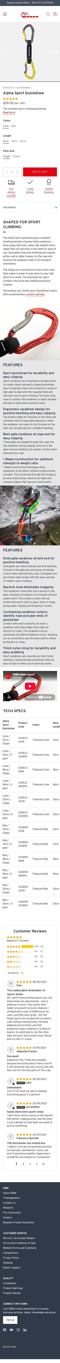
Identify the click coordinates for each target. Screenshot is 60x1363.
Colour (6, 120)
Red (13, 126)
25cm (23, 141)
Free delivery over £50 (11, 192)
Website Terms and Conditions (19, 1248)
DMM (13, 1347)
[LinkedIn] (24, 1329)
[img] (24, 982)
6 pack (16, 156)
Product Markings (13, 1288)
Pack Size (8, 151)
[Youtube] (11, 1329)
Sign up (10, 1320)
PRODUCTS (8, 88)
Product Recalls (12, 1293)
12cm (6, 141)
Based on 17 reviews (18, 940)
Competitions (10, 1253)
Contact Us (9, 1203)
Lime (6, 126)
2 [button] (23, 1164)
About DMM (9, 1193)
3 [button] (30, 1164)
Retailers (8, 1207)
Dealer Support (11, 1267)
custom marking (35, 294)
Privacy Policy (11, 1258)
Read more (9, 112)
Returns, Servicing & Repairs (19, 1238)
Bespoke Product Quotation (18, 1222)
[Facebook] (4, 1329)
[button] (5, 51)
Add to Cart (40, 172)
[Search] (48, 14)
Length (7, 136)
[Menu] (5, 14)
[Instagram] (18, 1329)
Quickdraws (23, 88)
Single (6, 156)
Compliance (9, 1283)
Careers (7, 1217)
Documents (9, 207)
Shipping (8, 1262)
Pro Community (12, 1212)
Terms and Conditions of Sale (19, 1243)
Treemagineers (11, 1198)
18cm (14, 141)
